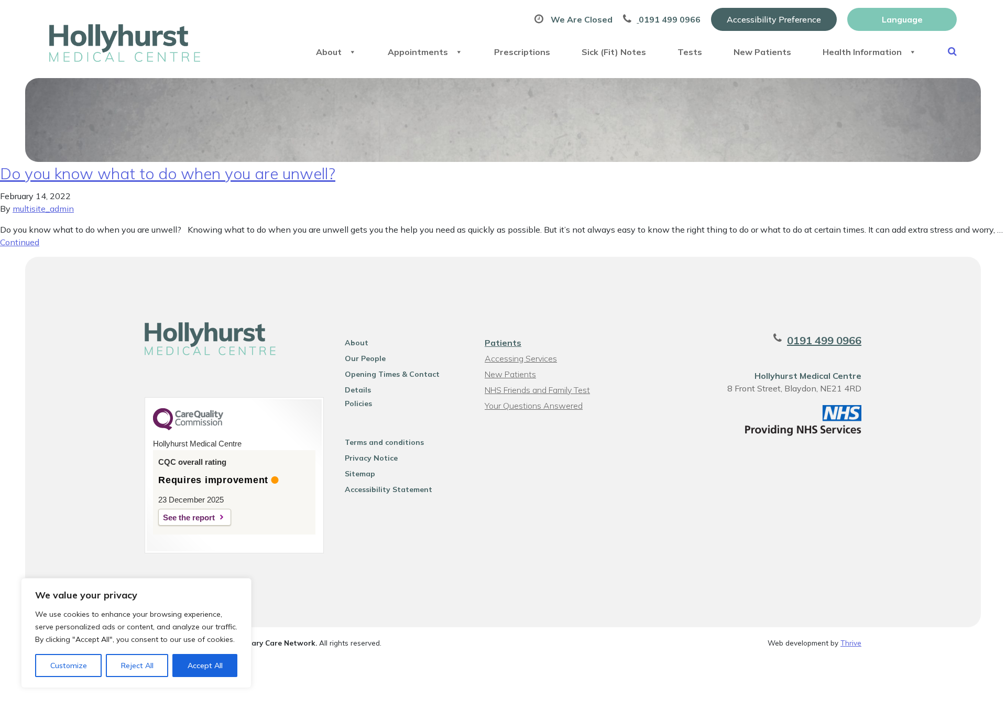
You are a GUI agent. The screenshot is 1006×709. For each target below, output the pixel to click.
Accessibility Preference (774, 19)
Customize (68, 665)
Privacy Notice (371, 458)
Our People (365, 358)
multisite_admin (43, 208)
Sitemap (360, 473)
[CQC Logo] (188, 427)
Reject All (137, 665)
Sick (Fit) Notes (614, 52)
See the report (189, 517)
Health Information (862, 52)
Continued (19, 242)
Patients (503, 342)
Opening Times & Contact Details (392, 375)
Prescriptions (522, 52)
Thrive (850, 642)
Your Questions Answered (534, 405)
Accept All (205, 665)
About (329, 52)
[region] (136, 633)
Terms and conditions (384, 442)
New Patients (762, 52)
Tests (689, 52)
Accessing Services (521, 358)
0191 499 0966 (824, 340)
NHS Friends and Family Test (537, 390)
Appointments (418, 52)
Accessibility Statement (388, 489)
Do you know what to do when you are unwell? (167, 173)
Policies (358, 403)
